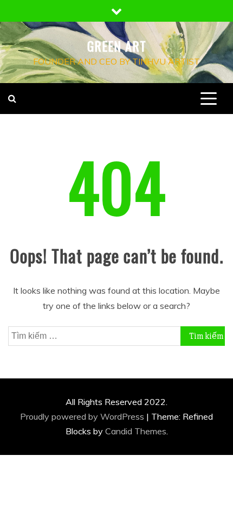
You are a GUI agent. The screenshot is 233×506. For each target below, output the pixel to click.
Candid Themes (135, 431)
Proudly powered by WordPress (83, 416)
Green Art (116, 45)
